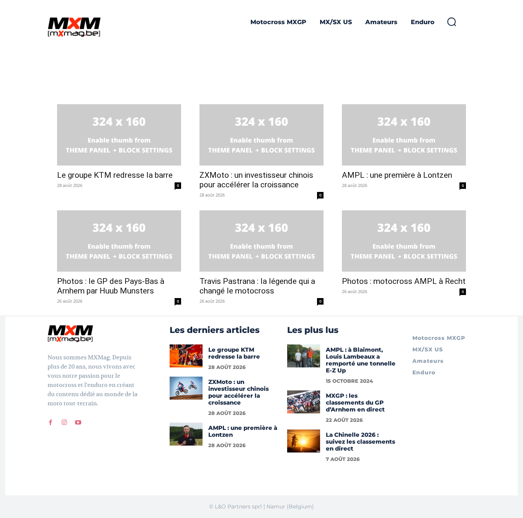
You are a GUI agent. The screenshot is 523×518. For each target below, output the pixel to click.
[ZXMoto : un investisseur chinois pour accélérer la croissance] (261, 135)
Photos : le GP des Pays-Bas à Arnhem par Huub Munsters (110, 286)
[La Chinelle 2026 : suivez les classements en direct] (303, 440)
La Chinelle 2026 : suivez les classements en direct (360, 441)
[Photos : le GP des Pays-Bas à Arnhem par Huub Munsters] (119, 241)
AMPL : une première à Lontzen (397, 175)
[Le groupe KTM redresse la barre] (119, 135)
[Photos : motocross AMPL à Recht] (404, 241)
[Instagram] (64, 423)
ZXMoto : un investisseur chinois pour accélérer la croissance (256, 179)
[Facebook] (50, 423)
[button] (451, 21)
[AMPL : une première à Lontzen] (404, 135)
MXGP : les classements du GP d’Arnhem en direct (355, 402)
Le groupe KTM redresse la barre (115, 175)
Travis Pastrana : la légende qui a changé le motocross (257, 286)
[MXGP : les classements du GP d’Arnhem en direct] (303, 401)
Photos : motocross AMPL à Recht (404, 281)
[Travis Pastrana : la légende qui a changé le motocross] (261, 241)
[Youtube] (78, 423)
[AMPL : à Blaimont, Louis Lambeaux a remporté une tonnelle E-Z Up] (303, 355)
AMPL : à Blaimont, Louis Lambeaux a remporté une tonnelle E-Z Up (361, 360)
